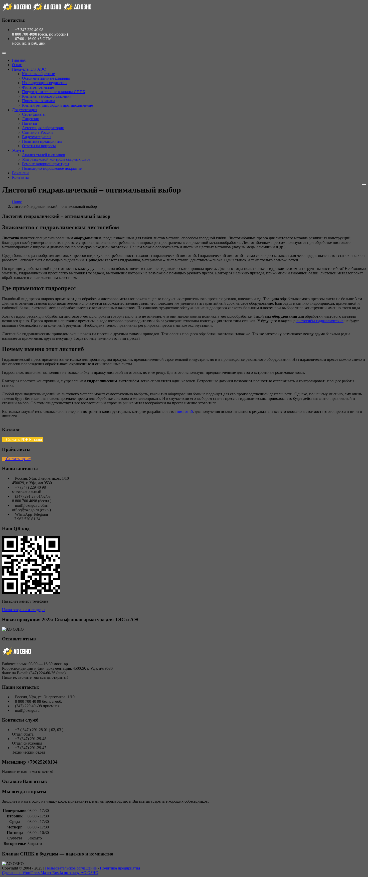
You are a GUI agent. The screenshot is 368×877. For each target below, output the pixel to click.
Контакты (20, 177)
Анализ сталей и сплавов (43, 155)
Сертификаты (34, 114)
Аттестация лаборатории (43, 128)
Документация (24, 110)
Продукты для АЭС (29, 69)
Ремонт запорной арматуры (45, 164)
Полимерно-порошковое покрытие (52, 168)
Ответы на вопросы (39, 146)
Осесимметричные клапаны (46, 78)
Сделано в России (37, 132)
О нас (17, 65)
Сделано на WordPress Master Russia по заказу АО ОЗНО (50, 872)
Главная (19, 60)
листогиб (185, 411)
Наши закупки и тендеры (23, 610)
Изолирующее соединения (44, 83)
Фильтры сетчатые (38, 87)
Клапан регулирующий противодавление (57, 105)
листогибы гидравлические (319, 321)
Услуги (18, 150)
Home (17, 202)
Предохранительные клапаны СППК (53, 92)
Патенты (29, 123)
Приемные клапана (38, 101)
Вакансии (20, 173)
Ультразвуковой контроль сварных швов (56, 159)
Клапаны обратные (38, 74)
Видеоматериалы (36, 137)
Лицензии (30, 119)
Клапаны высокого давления (46, 96)
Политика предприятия (42, 141)
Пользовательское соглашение (71, 868)
